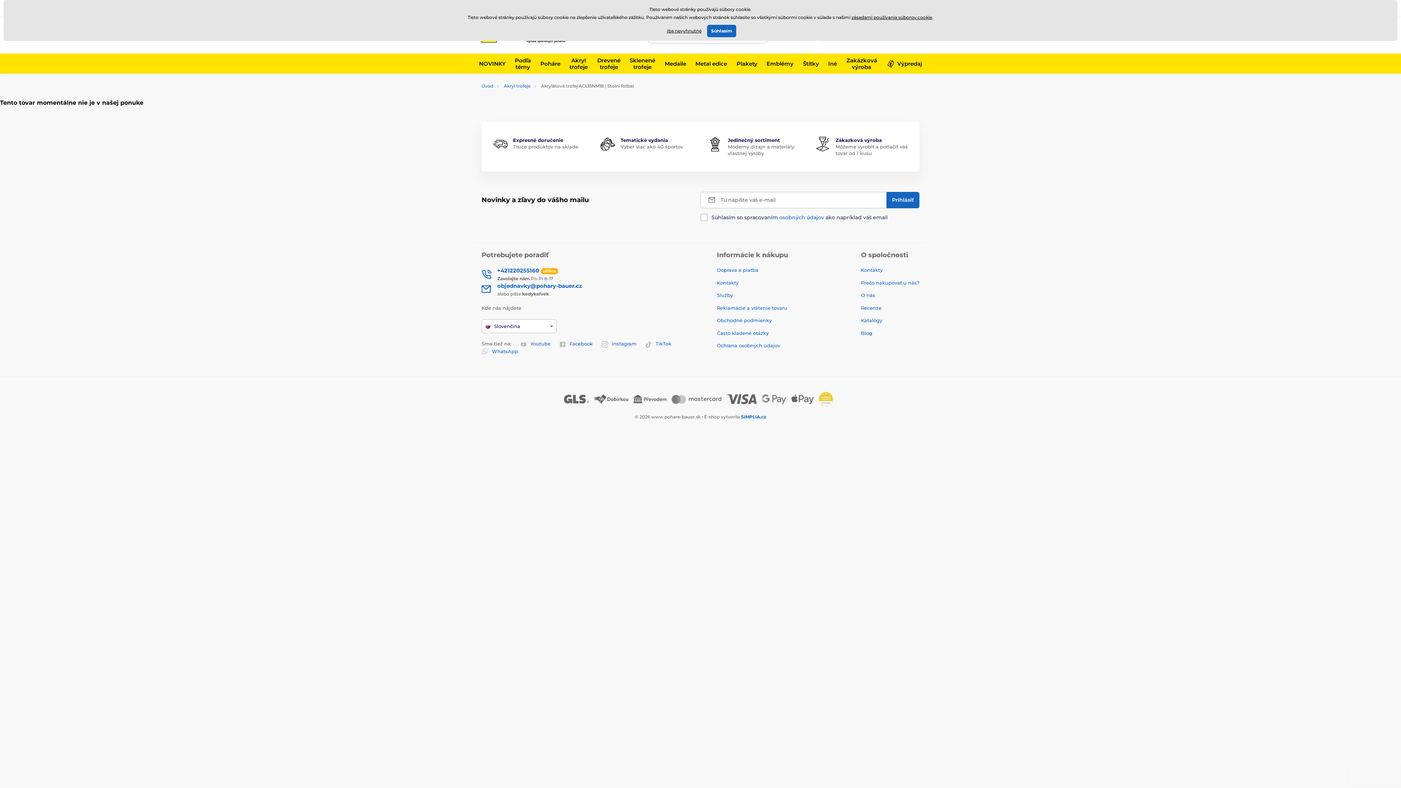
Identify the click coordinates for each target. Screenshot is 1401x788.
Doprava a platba (738, 270)
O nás (868, 295)
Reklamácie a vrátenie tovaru (752, 308)
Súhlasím (721, 31)
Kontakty (727, 283)
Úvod (487, 86)
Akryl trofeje (517, 86)
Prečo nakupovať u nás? (890, 283)
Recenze (871, 308)
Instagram (624, 344)
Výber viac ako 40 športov (652, 147)
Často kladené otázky (743, 333)
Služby (725, 295)
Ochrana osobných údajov (748, 345)
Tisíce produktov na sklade (545, 147)
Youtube (540, 344)
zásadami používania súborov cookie (892, 17)
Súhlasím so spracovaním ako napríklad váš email (799, 217)
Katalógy (871, 320)
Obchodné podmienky (744, 320)
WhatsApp (505, 351)
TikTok (663, 344)
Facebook (581, 344)
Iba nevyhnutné (684, 31)
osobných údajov (801, 217)
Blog (866, 333)
